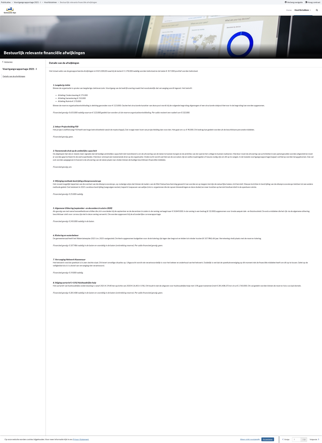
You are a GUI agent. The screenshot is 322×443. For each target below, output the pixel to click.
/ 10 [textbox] (303, 439)
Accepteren (267, 439)
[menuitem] (293, 2)
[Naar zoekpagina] (317, 10)
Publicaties (6, 2)
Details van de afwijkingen (14, 76)
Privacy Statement (81, 439)
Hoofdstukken (50, 2)
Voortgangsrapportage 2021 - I (27, 2)
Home (289, 10)
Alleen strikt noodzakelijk (250, 439)
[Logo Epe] (10, 10)
